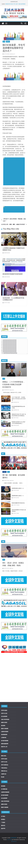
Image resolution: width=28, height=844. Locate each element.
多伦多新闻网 (4, 716)
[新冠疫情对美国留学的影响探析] (14, 259)
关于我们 (3, 816)
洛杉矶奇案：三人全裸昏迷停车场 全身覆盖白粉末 (13, 299)
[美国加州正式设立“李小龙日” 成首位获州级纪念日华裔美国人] (5, 416)
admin (12, 390)
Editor (12, 480)
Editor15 (13, 54)
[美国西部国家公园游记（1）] (5, 496)
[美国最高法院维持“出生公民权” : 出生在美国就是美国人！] (5, 423)
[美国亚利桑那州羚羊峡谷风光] (5, 504)
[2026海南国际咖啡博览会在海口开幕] (5, 408)
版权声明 (3, 828)
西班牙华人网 (4, 746)
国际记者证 (3, 755)
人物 (3, 378)
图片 (8, 471)
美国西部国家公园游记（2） (18, 488)
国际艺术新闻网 (4, 728)
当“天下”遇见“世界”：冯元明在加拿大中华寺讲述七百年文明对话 (19, 398)
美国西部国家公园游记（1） (18, 495)
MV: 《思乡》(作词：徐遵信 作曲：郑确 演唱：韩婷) (13, 564)
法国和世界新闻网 (5, 792)
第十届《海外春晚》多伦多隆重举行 (13, 476)
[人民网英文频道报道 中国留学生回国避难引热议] (14, 233)
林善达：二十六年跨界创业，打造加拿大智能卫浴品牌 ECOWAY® (13, 384)
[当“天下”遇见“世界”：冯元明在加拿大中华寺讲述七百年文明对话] (5, 400)
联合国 (2, 777)
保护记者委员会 (4, 764)
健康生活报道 (4, 722)
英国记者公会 (4, 771)
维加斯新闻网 (4, 734)
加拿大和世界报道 (5, 719)
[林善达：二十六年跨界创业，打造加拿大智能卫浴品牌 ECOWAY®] (14, 370)
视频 (3, 559)
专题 (4, 41)
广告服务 (3, 822)
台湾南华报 (3, 737)
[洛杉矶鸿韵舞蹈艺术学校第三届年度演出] (5, 511)
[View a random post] (25, 23)
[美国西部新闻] (3, 23)
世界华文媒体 (4, 710)
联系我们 (3, 819)
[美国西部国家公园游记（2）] (5, 489)
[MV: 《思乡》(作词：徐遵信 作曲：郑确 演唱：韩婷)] (14, 550)
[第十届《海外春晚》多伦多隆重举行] (14, 463)
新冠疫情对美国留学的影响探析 (13, 274)
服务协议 (3, 825)
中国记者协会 (4, 768)
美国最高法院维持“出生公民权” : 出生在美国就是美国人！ (18, 422)
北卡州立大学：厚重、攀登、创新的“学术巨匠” (13, 224)
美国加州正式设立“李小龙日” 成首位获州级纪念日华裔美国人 (19, 414)
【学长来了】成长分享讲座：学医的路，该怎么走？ (14, 220)
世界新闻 (4, 471)
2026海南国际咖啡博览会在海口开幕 (18, 407)
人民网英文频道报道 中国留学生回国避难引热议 (13, 249)
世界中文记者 (4, 713)
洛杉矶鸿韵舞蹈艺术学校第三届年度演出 (19, 510)
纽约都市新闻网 (4, 740)
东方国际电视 (4, 789)
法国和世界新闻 (4, 731)
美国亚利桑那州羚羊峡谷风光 (18, 503)
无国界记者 (3, 774)
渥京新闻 (3, 725)
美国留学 (7, 41)
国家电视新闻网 (4, 743)
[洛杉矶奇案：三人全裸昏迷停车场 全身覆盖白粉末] (14, 283)
